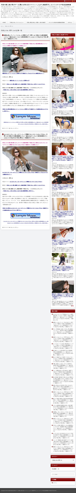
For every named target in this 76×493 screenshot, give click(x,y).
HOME (4, 22)
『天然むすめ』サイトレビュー (16, 22)
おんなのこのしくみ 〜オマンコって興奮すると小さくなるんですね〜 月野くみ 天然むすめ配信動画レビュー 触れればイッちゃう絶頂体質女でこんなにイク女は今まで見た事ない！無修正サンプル (26, 136)
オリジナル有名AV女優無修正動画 (57, 22)
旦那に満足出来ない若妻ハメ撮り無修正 (36, 22)
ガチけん (70, 22)
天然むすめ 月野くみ (14, 128)
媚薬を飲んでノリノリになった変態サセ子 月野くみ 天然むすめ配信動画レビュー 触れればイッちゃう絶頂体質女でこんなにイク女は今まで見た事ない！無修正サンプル (26, 36)
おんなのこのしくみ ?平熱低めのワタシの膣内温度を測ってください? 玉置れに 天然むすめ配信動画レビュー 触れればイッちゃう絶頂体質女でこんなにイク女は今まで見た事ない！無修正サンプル (63, 317)
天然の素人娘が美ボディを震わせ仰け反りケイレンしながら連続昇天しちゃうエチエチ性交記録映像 (36, 4)
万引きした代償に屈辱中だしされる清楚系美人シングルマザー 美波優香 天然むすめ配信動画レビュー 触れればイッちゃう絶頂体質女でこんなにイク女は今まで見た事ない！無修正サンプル (63, 428)
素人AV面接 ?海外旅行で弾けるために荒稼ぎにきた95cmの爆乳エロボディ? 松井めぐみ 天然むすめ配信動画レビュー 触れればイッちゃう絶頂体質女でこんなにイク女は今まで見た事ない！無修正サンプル (63, 380)
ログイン (55, 482)
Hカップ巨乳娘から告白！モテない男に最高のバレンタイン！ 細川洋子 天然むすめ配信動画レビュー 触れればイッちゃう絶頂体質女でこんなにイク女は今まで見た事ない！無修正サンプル (63, 332)
